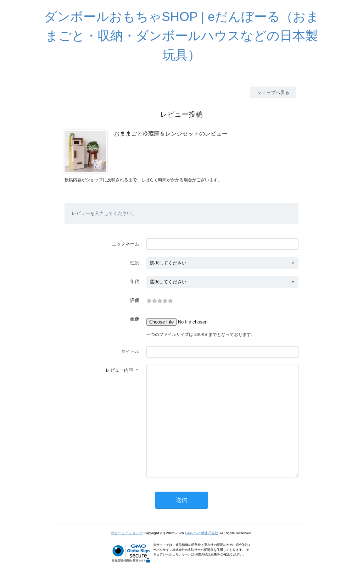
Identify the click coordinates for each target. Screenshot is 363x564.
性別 (134, 262)
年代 (134, 281)
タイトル (130, 351)
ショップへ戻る (273, 92)
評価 (134, 300)
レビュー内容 (119, 370)
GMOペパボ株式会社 (201, 533)
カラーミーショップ (127, 533)
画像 (134, 318)
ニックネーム (125, 244)
